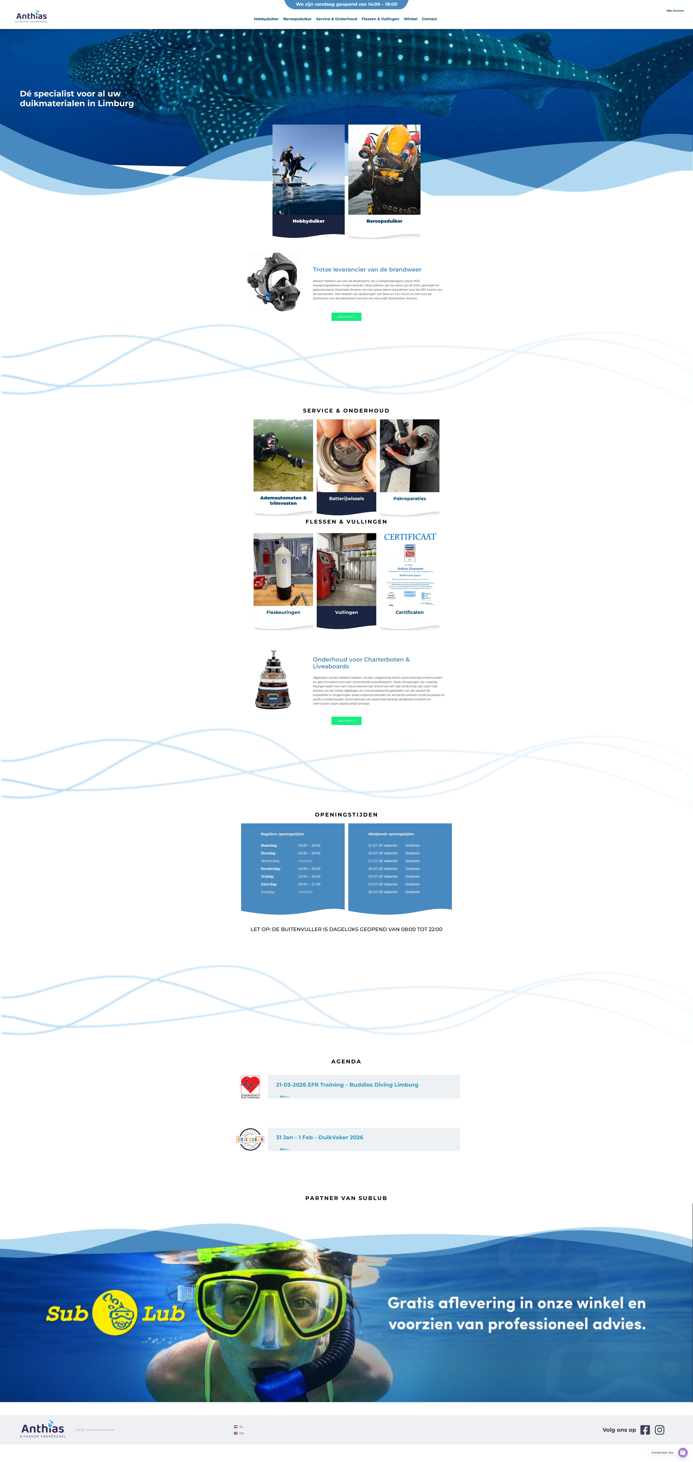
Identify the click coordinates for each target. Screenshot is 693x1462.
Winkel (410, 19)
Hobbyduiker (266, 19)
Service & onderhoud (336, 19)
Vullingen (346, 612)
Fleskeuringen (283, 612)
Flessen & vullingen (380, 19)
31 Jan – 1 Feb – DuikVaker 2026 (319, 1137)
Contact (429, 19)
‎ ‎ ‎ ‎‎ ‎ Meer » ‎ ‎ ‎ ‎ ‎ (284, 1096)
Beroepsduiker (297, 19)
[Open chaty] (683, 1452)
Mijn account (675, 10)
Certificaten (410, 612)
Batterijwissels (346, 498)
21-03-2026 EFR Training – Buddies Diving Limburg (347, 1084)
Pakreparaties (409, 498)
